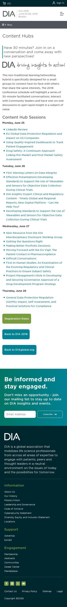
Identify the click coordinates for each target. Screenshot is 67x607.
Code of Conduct (13, 508)
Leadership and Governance (19, 504)
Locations (9, 521)
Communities (11, 562)
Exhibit (8, 540)
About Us (9, 491)
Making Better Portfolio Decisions (28, 245)
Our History (10, 496)
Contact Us (10, 591)
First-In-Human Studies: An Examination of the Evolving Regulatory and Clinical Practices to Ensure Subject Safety (34, 267)
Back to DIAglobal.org (19, 349)
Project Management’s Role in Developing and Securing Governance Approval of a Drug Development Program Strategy (33, 279)
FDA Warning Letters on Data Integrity (31, 172)
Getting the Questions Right (24, 241)
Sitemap (47, 591)
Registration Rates (16, 318)
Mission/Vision (12, 500)
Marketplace (11, 571)
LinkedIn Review (17, 129)
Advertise (9, 535)
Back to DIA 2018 (16, 334)
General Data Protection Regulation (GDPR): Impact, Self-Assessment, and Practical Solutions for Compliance (31, 301)
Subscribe (48, 414)
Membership (11, 554)
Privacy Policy (29, 591)
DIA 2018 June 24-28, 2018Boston (28, 14)
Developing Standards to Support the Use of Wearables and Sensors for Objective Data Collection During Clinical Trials (35, 215)
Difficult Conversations (21, 258)
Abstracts (9, 558)
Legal (60, 591)
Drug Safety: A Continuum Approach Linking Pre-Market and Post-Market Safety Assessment (34, 155)
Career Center (11, 566)
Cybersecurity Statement (17, 513)
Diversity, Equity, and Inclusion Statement (27, 517)
